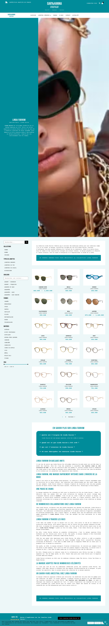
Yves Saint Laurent (63, 485)
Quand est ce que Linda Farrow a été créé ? (60, 443)
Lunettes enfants (9, 262)
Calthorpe (43, 311)
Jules (94, 409)
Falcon (68, 384)
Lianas (42, 409)
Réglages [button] (97, 622)
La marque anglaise (42, 492)
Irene (94, 287)
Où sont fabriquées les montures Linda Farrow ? (62, 452)
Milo (68, 287)
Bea (68, 311)
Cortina (94, 360)
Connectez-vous (92, 3)
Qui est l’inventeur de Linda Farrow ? (58, 447)
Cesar (43, 360)
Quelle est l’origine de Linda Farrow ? (59, 435)
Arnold (68, 335)
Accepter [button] (90, 622)
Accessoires (8, 270)
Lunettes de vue (9, 265)
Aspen (94, 311)
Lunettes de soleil (10, 268)
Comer (68, 360)
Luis (42, 335)
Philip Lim (78, 509)
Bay (94, 335)
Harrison (94, 384)
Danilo (43, 384)
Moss (69, 409)
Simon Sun (43, 287)
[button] (68, 435)
